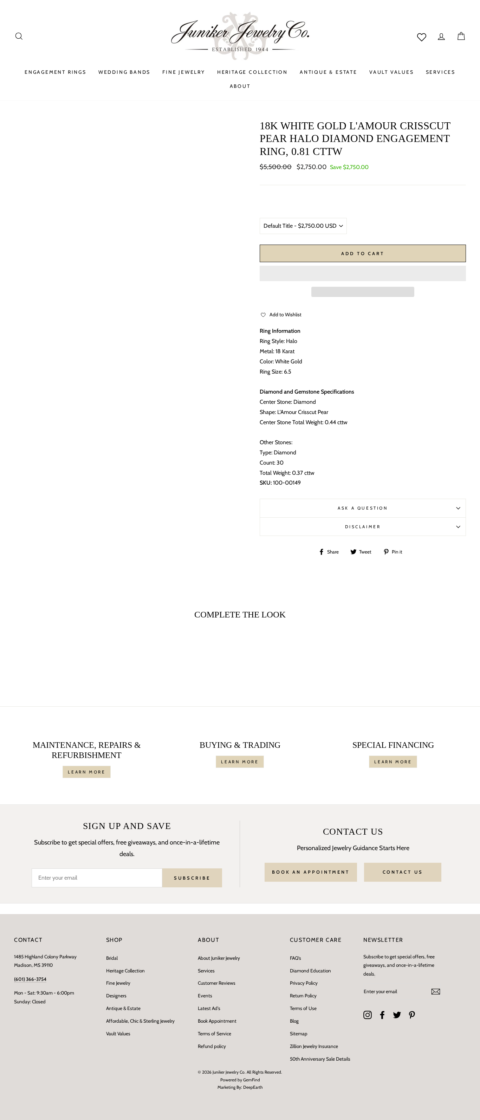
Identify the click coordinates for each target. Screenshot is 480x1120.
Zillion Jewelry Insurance (314, 1046)
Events (205, 995)
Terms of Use (303, 1008)
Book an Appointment (311, 872)
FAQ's (295, 958)
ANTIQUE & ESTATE (328, 72)
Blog (294, 1021)
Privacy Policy (304, 983)
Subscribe (192, 878)
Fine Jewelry (118, 983)
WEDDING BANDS (124, 72)
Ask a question (363, 508)
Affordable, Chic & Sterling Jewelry (140, 1021)
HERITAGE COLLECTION (252, 72)
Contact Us (403, 872)
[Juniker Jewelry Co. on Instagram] (367, 1014)
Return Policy (303, 995)
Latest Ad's (209, 1008)
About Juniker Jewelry (219, 958)
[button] (363, 273)
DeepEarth (253, 1087)
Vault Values (118, 1033)
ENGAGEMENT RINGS (55, 72)
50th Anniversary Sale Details (320, 1059)
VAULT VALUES (391, 72)
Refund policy (212, 1046)
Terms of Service (214, 1033)
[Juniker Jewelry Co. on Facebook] (382, 1014)
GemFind (251, 1079)
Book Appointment (217, 1021)
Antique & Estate (123, 1008)
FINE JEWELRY (183, 72)
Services (206, 970)
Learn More (86, 772)
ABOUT (240, 86)
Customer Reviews (216, 983)
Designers (116, 995)
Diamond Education (310, 970)
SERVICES (440, 72)
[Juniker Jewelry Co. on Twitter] (397, 1014)
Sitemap (298, 1033)
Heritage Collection (125, 970)
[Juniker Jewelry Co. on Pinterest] (412, 1014)
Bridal (112, 958)
